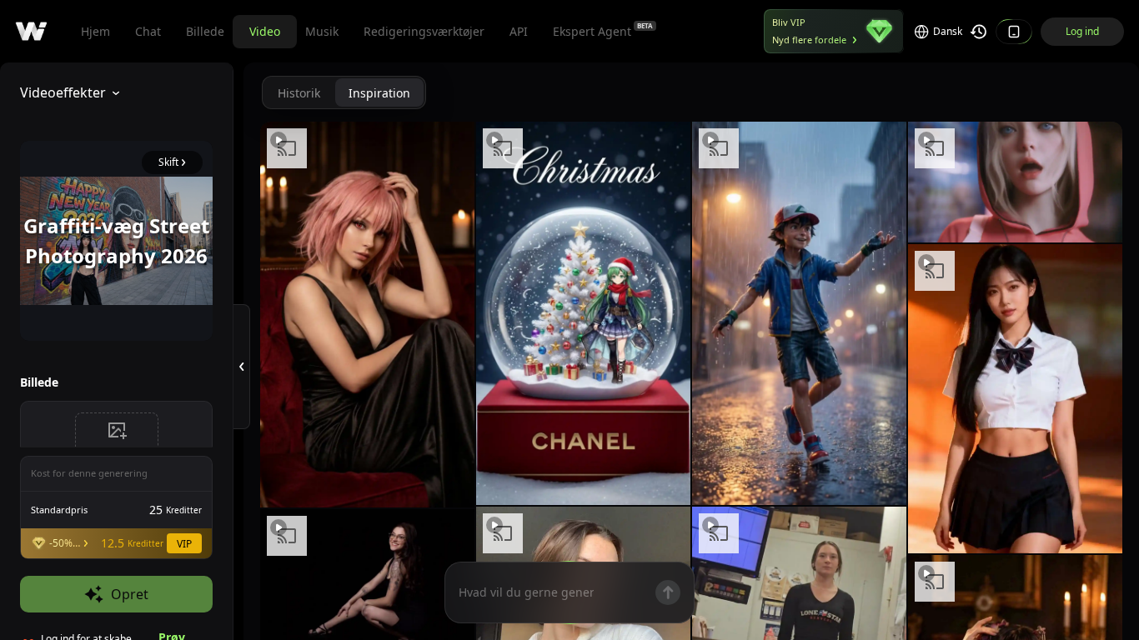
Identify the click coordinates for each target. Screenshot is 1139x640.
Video (264, 31)
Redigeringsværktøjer (424, 31)
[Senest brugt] (979, 31)
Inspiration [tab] (379, 93)
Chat (148, 31)
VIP (184, 544)
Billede (205, 31)
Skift (168, 162)
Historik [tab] (299, 93)
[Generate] (667, 592)
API (518, 31)
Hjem (95, 31)
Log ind (1082, 31)
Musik (322, 31)
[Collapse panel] (241, 366)
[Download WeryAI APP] (1014, 31)
